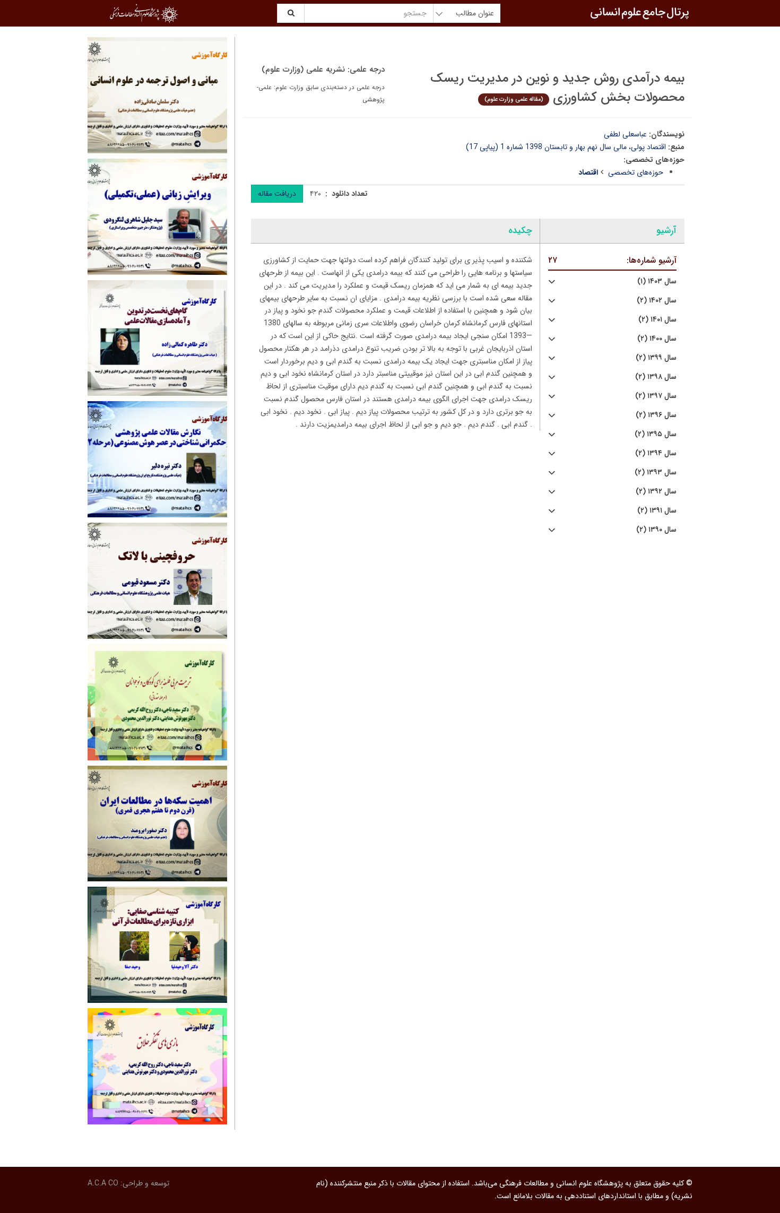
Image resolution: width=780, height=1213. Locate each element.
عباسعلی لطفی (625, 134)
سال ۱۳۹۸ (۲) (656, 377)
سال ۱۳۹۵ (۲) (656, 434)
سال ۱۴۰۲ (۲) (657, 300)
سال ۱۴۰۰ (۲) (657, 338)
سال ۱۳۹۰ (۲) (656, 529)
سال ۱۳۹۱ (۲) (657, 510)
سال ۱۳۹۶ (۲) (656, 415)
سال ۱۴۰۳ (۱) (657, 281)
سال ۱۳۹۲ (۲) (656, 491)
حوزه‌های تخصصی (635, 172)
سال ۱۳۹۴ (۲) (656, 453)
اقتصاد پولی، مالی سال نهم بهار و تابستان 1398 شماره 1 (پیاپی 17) (566, 147)
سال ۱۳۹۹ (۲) (656, 357)
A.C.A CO (103, 1183)
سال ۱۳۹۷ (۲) (656, 396)
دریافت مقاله (277, 194)
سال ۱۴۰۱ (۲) (657, 319)
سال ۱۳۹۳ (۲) (656, 472)
